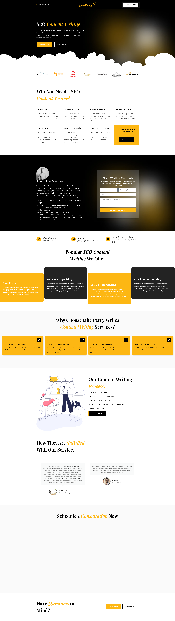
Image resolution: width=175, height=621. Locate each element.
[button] (37, 74)
